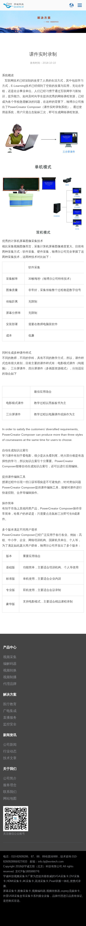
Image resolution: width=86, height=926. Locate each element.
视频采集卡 (21, 876)
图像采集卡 (24, 890)
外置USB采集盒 (12, 895)
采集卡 (29, 895)
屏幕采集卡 (10, 890)
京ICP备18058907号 (27, 871)
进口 (65, 895)
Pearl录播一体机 (59, 881)
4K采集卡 (28, 881)
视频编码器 (39, 890)
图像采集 (31, 241)
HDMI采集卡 (14, 881)
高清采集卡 (41, 881)
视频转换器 (53, 890)
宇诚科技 (8, 876)
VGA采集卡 (62, 876)
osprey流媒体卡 (70, 890)
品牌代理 (57, 895)
